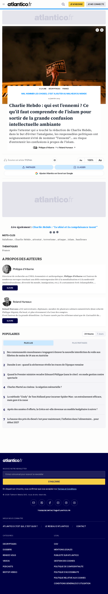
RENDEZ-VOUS (9, 555)
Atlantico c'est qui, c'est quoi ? (20, 526)
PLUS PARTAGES (79, 343)
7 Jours (100, 334)
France (65, 89)
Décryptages (54, 89)
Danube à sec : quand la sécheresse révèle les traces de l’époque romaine (45, 364)
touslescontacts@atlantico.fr (54, 510)
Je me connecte (96, 4)
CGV (56, 544)
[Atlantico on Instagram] (66, 502)
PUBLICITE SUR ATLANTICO (66, 555)
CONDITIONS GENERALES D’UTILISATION (72, 583)
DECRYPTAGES (9, 544)
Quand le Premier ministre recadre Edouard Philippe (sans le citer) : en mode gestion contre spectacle (55, 376)
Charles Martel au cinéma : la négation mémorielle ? (34, 387)
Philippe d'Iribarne (46, 147)
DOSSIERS (7, 549)
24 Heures (89, 334)
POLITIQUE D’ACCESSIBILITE (66, 572)
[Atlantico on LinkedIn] (58, 502)
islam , (72, 239)
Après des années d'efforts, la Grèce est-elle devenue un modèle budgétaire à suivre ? (52, 409)
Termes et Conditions (67, 489)
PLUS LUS (28, 343)
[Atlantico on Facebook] (50, 502)
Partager (30, 167)
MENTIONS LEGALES (63, 549)
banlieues (81, 239)
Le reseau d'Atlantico (57, 526)
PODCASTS (8, 566)
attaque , (63, 239)
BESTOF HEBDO (10, 572)
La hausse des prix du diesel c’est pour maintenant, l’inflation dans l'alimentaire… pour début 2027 (53, 421)
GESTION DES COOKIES (64, 561)
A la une (42, 89)
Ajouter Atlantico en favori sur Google (56, 173)
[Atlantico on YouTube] (74, 502)
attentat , (37, 239)
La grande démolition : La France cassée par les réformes (45, 315)
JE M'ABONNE (76, 4)
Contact (81, 526)
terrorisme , (50, 239)
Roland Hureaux (66, 147)
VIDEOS (6, 561)
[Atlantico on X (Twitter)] (42, 502)
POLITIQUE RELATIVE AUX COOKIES (70, 578)
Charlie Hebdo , (23, 239)
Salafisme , (8, 239)
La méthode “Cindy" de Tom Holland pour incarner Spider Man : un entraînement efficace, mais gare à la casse (54, 398)
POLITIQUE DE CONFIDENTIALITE (68, 566)
